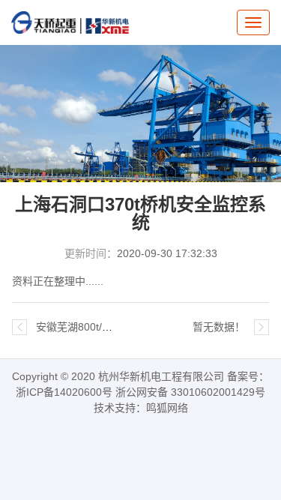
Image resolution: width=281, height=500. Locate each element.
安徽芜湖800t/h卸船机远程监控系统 (119, 327)
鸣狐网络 (167, 408)
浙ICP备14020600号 (64, 392)
